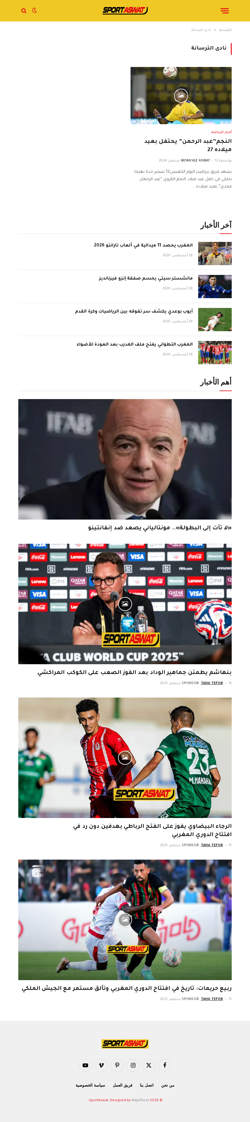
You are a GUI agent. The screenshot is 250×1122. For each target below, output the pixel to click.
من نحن (167, 1085)
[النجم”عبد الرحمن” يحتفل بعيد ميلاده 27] (181, 95)
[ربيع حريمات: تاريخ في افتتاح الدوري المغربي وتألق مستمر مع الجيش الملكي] (125, 920)
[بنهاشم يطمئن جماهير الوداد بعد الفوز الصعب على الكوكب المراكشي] (125, 604)
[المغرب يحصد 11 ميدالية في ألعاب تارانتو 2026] (215, 253)
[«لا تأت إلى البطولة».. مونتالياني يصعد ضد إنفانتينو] (125, 459)
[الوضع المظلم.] (34, 11)
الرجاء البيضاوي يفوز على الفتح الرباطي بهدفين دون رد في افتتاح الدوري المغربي (152, 831)
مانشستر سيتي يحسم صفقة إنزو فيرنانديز (146, 278)
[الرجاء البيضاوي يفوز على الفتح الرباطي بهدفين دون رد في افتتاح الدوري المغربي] (125, 758)
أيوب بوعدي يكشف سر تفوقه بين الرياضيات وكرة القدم (134, 311)
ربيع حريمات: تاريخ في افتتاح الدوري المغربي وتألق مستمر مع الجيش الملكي (127, 989)
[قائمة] (225, 11)
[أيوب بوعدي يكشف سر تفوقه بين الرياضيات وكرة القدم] (215, 319)
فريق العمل (122, 1085)
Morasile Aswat (195, 161)
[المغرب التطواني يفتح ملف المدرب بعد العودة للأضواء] (215, 352)
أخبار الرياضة (221, 132)
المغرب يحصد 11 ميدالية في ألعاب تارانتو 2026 (143, 245)
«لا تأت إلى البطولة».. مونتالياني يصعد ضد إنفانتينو (160, 528)
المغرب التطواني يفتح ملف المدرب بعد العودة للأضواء (135, 345)
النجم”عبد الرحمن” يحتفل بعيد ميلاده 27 (188, 146)
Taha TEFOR (212, 683)
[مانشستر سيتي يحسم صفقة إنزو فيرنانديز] (215, 286)
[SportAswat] (125, 11)
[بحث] (24, 11)
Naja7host (140, 1101)
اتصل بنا (147, 1085)
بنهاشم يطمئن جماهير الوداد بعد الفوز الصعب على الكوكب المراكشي (135, 673)
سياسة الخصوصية (90, 1085)
